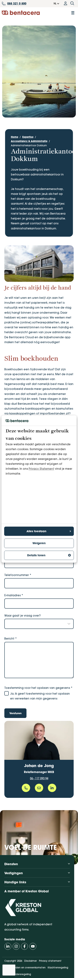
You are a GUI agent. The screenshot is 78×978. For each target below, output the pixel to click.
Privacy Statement (41, 468)
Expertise (27, 137)
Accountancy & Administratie (29, 141)
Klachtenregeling (58, 967)
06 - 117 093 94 (39, 778)
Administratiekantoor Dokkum (29, 145)
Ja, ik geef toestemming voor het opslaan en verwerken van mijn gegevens (40, 696)
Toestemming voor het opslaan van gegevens (38, 688)
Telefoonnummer (17, 575)
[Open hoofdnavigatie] (72, 12)
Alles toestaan (36, 531)
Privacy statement (50, 960)
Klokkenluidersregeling (17, 974)
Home (14, 137)
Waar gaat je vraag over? (22, 615)
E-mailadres (13, 595)
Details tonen (36, 555)
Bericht (10, 638)
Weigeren (39, 543)
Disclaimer (30, 960)
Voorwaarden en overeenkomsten (25, 967)
